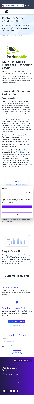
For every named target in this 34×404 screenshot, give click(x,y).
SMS (28, 145)
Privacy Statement (8, 380)
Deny (17, 214)
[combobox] (13, 5)
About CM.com (6, 35)
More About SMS (15, 321)
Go (28, 5)
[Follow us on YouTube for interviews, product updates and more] (17, 391)
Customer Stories (18, 35)
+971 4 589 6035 (11, 374)
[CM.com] (6, 11)
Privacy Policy (15, 346)
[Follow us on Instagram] (7, 391)
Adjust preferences (17, 211)
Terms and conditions (24, 380)
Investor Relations (8, 386)
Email (5, 339)
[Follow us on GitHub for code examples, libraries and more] (4, 391)
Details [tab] (17, 193)
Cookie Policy (6, 383)
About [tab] (28, 193)
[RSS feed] (14, 391)
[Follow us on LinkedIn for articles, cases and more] (10, 391)
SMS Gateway (22, 152)
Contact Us (16, 326)
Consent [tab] (6, 193)
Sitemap (20, 383)
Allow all (17, 207)
